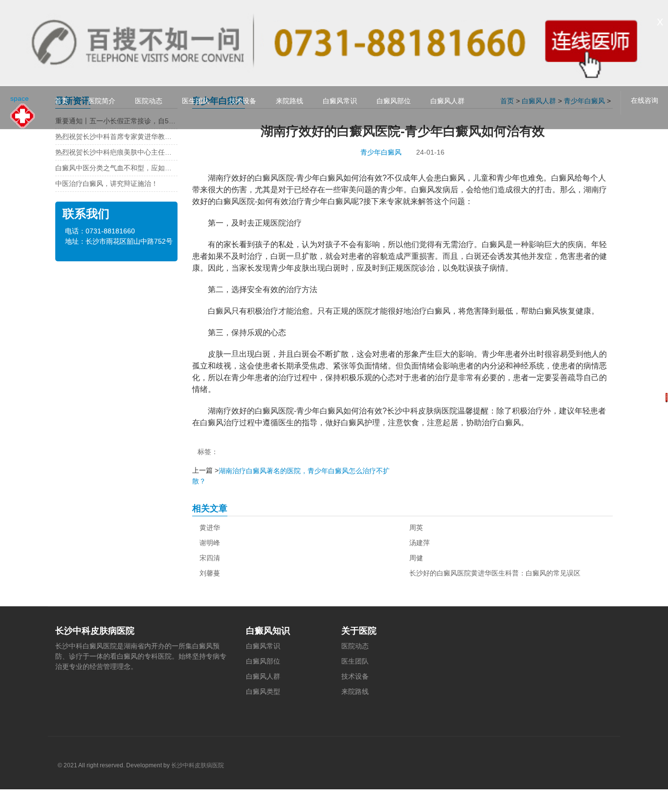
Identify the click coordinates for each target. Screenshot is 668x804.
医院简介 (101, 101)
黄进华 (210, 527)
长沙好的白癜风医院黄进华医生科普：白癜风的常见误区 (494, 573)
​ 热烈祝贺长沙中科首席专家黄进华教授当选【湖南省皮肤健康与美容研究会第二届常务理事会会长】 (116, 136)
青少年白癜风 (380, 152)
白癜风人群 (447, 101)
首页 (61, 101)
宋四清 (210, 558)
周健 (416, 558)
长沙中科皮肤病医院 (197, 765)
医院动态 (148, 101)
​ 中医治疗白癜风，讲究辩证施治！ (106, 183)
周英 (416, 527)
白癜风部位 (394, 101)
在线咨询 (644, 100)
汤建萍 (419, 543)
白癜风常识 (340, 101)
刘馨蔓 (210, 573)
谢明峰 (210, 543)
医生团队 (195, 101)
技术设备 (242, 101)
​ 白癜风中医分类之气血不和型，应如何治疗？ (116, 168)
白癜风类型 (263, 691)
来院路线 (289, 101)
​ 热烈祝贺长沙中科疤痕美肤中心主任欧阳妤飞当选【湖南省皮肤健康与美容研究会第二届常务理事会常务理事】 (116, 152)
